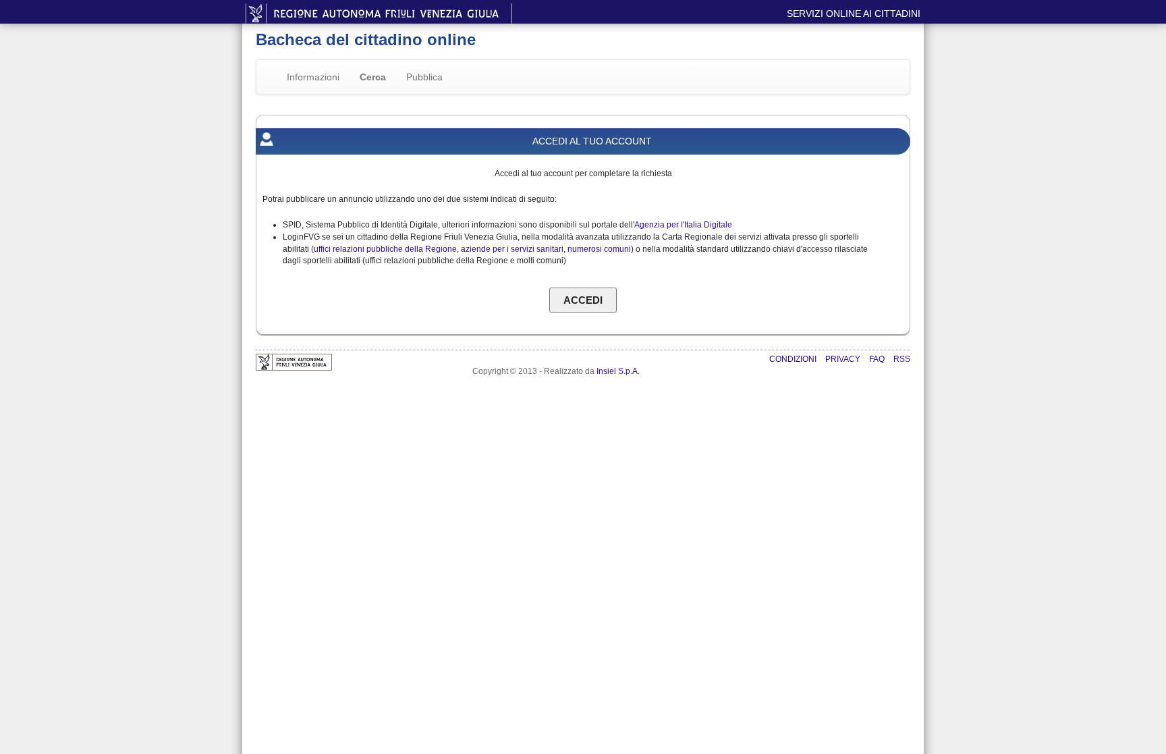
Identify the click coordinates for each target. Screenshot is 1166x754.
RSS (901, 359)
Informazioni (313, 77)
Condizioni (793, 359)
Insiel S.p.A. (618, 371)
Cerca (373, 77)
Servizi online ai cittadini (853, 13)
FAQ (878, 359)
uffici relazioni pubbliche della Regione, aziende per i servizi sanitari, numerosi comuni (472, 249)
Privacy (843, 359)
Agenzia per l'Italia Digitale (683, 225)
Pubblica (424, 77)
